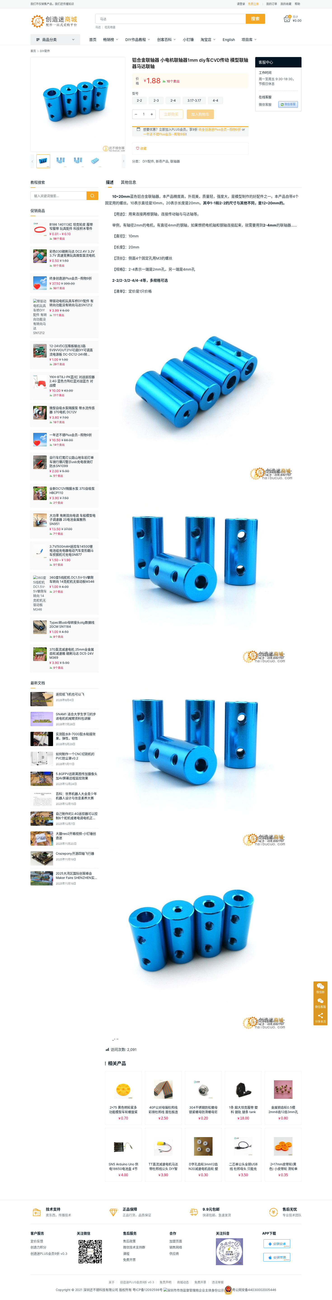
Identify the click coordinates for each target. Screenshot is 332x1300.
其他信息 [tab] (128, 182)
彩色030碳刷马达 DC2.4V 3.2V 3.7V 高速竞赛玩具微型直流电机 (72, 253)
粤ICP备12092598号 (148, 1290)
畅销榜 (108, 39)
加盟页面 (175, 1241)
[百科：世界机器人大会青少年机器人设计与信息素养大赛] (41, 799)
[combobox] (170, 19)
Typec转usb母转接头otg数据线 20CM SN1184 (71, 624)
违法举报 (218, 1282)
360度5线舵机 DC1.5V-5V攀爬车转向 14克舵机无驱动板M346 (71, 579)
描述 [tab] (110, 182)
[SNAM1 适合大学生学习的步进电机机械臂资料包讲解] (41, 719)
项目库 (247, 39)
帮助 (297, 4)
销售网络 (175, 1247)
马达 (98, 27)
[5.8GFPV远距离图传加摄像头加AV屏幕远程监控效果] (41, 779)
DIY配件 (148, 161)
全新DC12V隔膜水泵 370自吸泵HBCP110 (72, 490)
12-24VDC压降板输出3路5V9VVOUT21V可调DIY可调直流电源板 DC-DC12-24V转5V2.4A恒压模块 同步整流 (71, 350)
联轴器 (175, 161)
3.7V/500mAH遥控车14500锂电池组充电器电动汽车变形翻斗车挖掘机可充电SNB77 (71, 550)
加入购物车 (200, 114)
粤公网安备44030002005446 (254, 1290)
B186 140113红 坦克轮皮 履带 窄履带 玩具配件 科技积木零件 (71, 226)
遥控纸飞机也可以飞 (70, 694)
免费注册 (253, 4)
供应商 (174, 1253)
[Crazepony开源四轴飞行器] (41, 858)
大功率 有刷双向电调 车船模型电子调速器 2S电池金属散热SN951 (72, 519)
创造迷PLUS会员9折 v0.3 (48, 1253)
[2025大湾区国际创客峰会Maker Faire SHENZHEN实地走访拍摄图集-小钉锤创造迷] (41, 878)
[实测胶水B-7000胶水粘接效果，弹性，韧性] (41, 739)
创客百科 (164, 39)
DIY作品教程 (135, 39)
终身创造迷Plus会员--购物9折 (220, 129)
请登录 (241, 4)
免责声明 (165, 1282)
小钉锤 (188, 39)
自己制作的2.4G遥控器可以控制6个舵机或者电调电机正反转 (77, 818)
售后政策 (129, 1241)
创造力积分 (38, 1247)
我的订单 (271, 4)
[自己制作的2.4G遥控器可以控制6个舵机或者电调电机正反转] (41, 818)
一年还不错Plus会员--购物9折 (164, 134)
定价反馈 (36, 1241)
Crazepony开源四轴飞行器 (75, 853)
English (229, 39)
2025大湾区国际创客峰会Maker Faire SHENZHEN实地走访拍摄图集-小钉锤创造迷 (77, 877)
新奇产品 (162, 161)
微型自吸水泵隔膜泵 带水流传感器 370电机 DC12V (72, 410)
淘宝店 (206, 39)
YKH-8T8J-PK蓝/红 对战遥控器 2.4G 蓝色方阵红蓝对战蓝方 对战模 (72, 381)
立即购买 (171, 114)
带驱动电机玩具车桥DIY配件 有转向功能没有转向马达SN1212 (71, 303)
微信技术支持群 (134, 1247)
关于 (112, 1282)
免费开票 (129, 1260)
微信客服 (290, 104)
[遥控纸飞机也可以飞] (41, 699)
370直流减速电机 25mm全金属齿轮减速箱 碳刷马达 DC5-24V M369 (71, 653)
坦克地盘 (110, 27)
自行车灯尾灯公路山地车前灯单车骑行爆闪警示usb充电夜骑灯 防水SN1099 (71, 462)
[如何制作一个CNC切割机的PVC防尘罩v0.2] (41, 759)
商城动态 (183, 1282)
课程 (126, 1253)
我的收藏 (286, 4)
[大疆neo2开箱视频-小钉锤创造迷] (41, 838)
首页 (92, 39)
